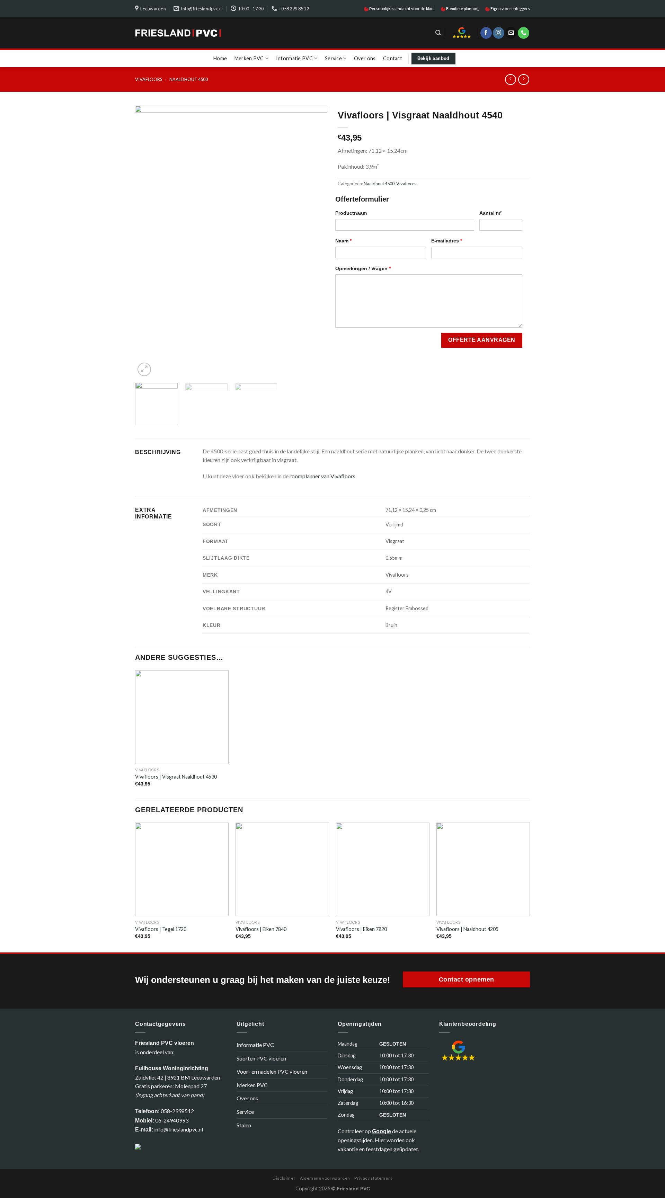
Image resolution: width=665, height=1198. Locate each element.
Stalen (244, 1125)
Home (220, 58)
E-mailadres (446, 240)
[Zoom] (144, 369)
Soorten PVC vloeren (261, 1058)
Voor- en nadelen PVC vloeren (272, 1071)
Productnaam (351, 213)
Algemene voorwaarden (325, 1178)
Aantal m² (490, 213)
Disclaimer (284, 1178)
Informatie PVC (294, 58)
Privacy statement (373, 1178)
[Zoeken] (438, 32)
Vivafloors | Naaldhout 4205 (467, 929)
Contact (392, 58)
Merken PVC (249, 58)
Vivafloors (148, 79)
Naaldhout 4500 (188, 79)
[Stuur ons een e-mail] (511, 33)
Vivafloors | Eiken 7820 (361, 929)
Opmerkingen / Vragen (363, 268)
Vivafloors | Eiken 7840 (261, 929)
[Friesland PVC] (178, 33)
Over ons (364, 58)
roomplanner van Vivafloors (322, 476)
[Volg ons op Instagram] (498, 33)
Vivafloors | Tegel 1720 (160, 929)
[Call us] (523, 33)
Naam (343, 240)
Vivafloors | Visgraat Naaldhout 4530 (176, 777)
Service (333, 58)
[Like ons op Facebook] (486, 33)
